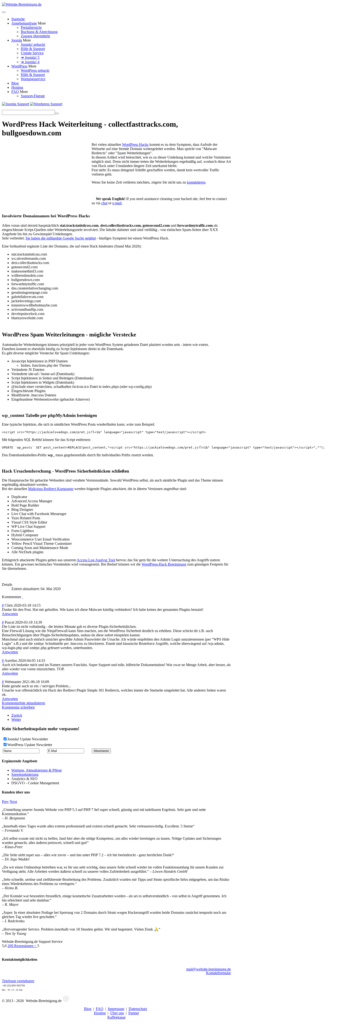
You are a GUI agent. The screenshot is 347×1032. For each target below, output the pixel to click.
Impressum (116, 1009)
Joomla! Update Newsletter (27, 739)
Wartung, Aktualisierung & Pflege (36, 770)
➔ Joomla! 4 (30, 62)
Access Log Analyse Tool (96, 560)
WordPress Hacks (135, 145)
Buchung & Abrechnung (39, 32)
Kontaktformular (218, 973)
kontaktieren (196, 182)
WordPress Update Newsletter (29, 745)
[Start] (57, 113)
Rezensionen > (22, 946)
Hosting (17, 87)
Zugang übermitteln (35, 36)
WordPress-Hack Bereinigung (164, 564)
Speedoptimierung (24, 774)
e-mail (117, 203)
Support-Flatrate (33, 96)
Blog (15, 83)
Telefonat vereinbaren (18, 981)
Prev (5, 802)
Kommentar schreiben (18, 707)
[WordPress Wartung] (46, 104)
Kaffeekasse (116, 1017)
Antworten (10, 614)
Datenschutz (138, 1009)
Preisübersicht (31, 27)
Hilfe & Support (33, 49)
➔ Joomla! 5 (30, 57)
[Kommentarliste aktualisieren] (22, 597)
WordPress (19, 66)
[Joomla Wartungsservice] (15, 104)
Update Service (32, 53)
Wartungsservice (33, 79)
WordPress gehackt (35, 70)
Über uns (117, 1013)
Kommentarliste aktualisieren (23, 703)
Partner (133, 1013)
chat (104, 203)
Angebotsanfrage (24, 23)
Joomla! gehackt (33, 44)
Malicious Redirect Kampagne (50, 489)
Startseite (18, 19)
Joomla (16, 40)
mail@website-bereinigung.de (208, 969)
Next (13, 802)
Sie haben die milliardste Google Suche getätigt (60, 238)
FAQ (15, 92)
